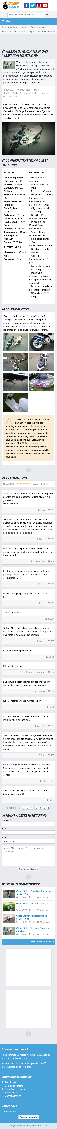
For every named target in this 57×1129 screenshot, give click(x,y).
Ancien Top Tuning (45, 941)
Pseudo (6, 820)
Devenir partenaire (29, 1117)
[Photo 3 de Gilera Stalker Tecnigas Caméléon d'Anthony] (15, 370)
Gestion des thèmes (15, 1085)
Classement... (10, 1112)
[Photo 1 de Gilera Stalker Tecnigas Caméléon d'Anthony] (15, 350)
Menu (9, 21)
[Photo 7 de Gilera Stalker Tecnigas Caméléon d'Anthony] (15, 410)
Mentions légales (13, 1096)
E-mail (5, 828)
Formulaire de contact (15, 1089)
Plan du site (10, 1082)
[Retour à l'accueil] (11, 6)
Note (4, 837)
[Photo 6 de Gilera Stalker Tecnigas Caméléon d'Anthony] (42, 390)
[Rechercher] (47, 15)
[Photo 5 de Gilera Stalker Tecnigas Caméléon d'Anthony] (15, 390)
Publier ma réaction (28, 869)
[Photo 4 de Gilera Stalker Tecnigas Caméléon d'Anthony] (42, 370)
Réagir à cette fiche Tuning (26, 815)
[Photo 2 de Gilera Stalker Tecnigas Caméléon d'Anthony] (42, 350)
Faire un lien (11, 1092)
